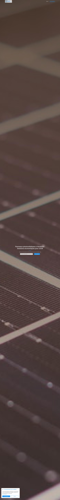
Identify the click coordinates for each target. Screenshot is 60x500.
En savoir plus (4, 494)
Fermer (15, 496)
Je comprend (6, 496)
